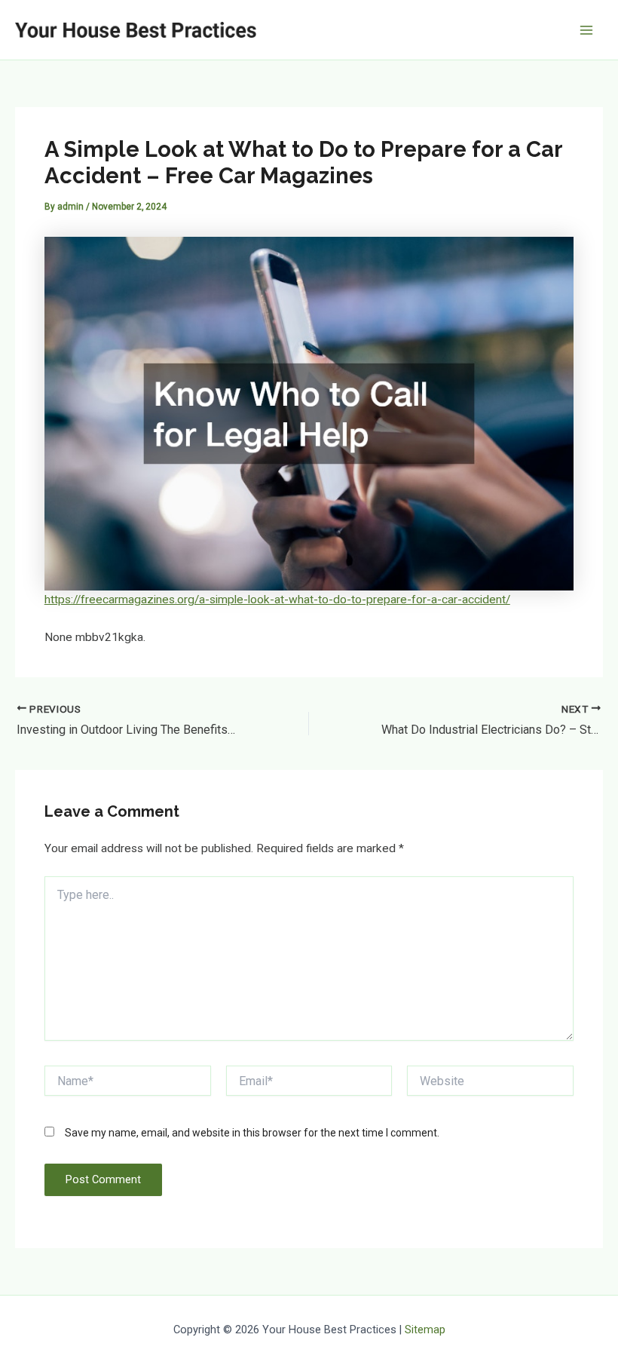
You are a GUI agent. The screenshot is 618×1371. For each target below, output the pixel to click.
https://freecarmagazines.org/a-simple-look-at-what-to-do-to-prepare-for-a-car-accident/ (277, 599)
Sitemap (425, 1329)
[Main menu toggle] (587, 30)
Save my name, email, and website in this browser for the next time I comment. (252, 1133)
